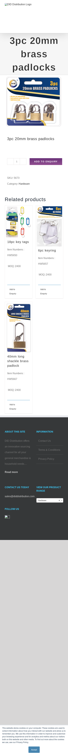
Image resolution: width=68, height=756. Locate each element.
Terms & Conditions (49, 450)
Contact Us (44, 440)
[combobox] (49, 500)
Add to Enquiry (46, 161)
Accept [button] (34, 749)
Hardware (24, 183)
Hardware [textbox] (49, 500)
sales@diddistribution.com (19, 496)
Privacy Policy (46, 459)
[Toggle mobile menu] (62, 8)
